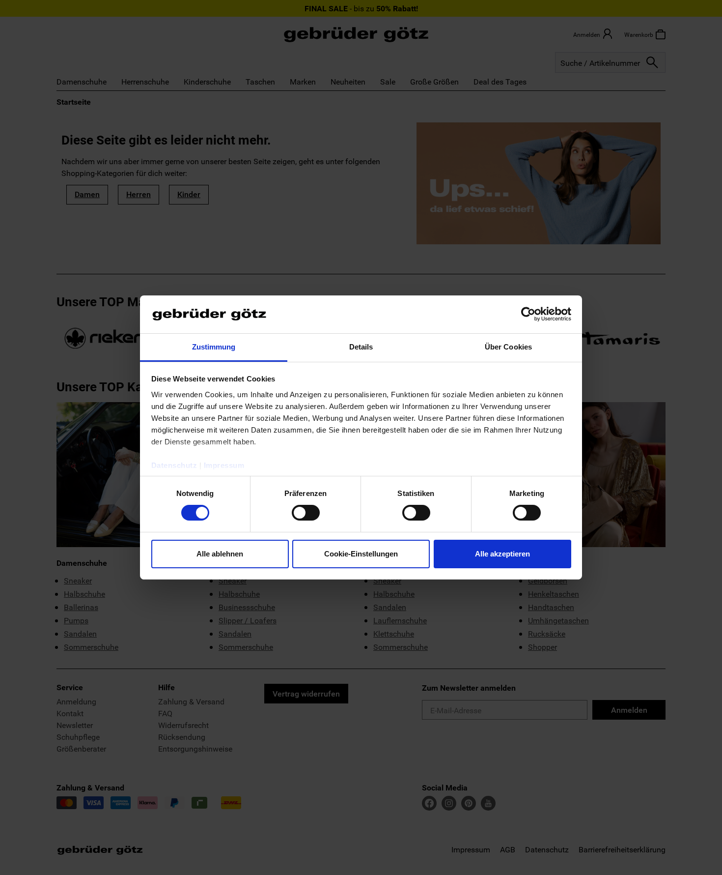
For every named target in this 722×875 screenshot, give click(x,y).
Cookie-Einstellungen (361, 554)
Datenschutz (174, 465)
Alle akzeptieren (502, 554)
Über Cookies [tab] (508, 347)
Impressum (224, 465)
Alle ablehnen (219, 554)
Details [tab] (361, 347)
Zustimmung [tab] (214, 347)
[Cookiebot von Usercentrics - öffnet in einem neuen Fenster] (528, 314)
